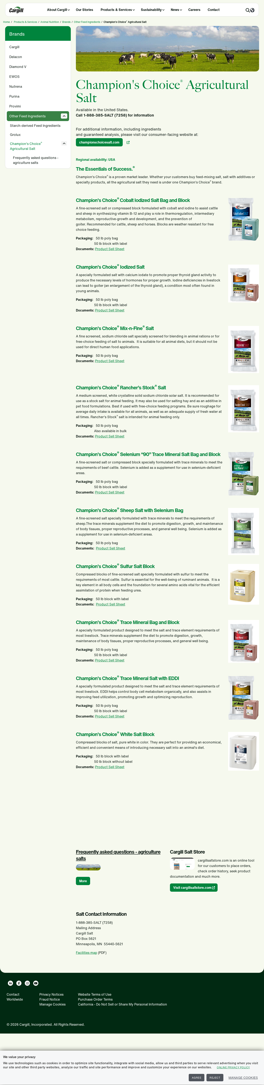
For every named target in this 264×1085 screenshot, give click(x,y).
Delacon (15, 56)
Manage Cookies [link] (52, 1004)
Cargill (14, 46)
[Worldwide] (252, 10)
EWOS (14, 76)
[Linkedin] (10, 983)
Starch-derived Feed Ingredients (35, 125)
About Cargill (57, 9)
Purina (14, 96)
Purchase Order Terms (95, 999)
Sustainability (151, 9)
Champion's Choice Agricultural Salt (26, 146)
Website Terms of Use (94, 994)
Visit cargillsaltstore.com (192, 887)
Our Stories (84, 9)
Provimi (15, 106)
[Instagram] (27, 983)
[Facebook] (18, 983)
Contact (213, 9)
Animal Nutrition (49, 22)
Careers (194, 9)
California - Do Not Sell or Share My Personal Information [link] (122, 1004)
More (83, 880)
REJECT (215, 1077)
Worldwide (15, 999)
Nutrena (15, 86)
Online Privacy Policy (233, 1067)
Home (6, 22)
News (175, 9)
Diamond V (17, 66)
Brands (66, 22)
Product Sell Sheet (109, 248)
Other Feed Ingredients (87, 22)
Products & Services (116, 9)
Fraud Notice (49, 999)
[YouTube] (35, 983)
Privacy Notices (51, 994)
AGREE (197, 1077)
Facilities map (86, 952)
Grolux (15, 134)
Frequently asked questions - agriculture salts (35, 160)
